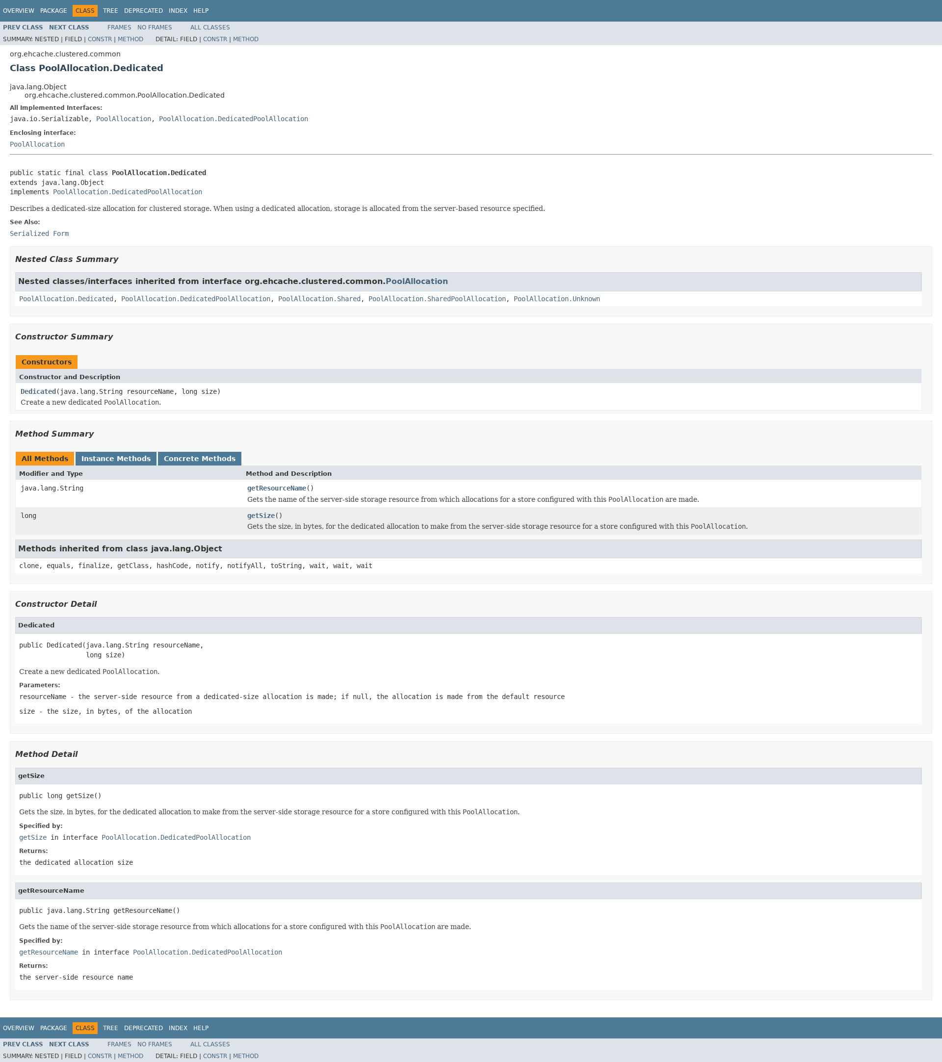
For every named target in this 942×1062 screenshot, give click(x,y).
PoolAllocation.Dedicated (66, 299)
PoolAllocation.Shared (319, 299)
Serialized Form (39, 233)
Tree (110, 10)
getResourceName (276, 488)
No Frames (154, 27)
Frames (119, 27)
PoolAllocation (123, 119)
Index (178, 10)
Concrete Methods (200, 459)
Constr (100, 39)
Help (201, 10)
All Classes (210, 27)
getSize (261, 515)
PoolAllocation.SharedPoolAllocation (437, 299)
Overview (18, 10)
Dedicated (38, 391)
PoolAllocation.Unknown (557, 299)
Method (130, 39)
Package (53, 10)
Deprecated (143, 10)
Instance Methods (116, 459)
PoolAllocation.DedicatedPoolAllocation (233, 119)
